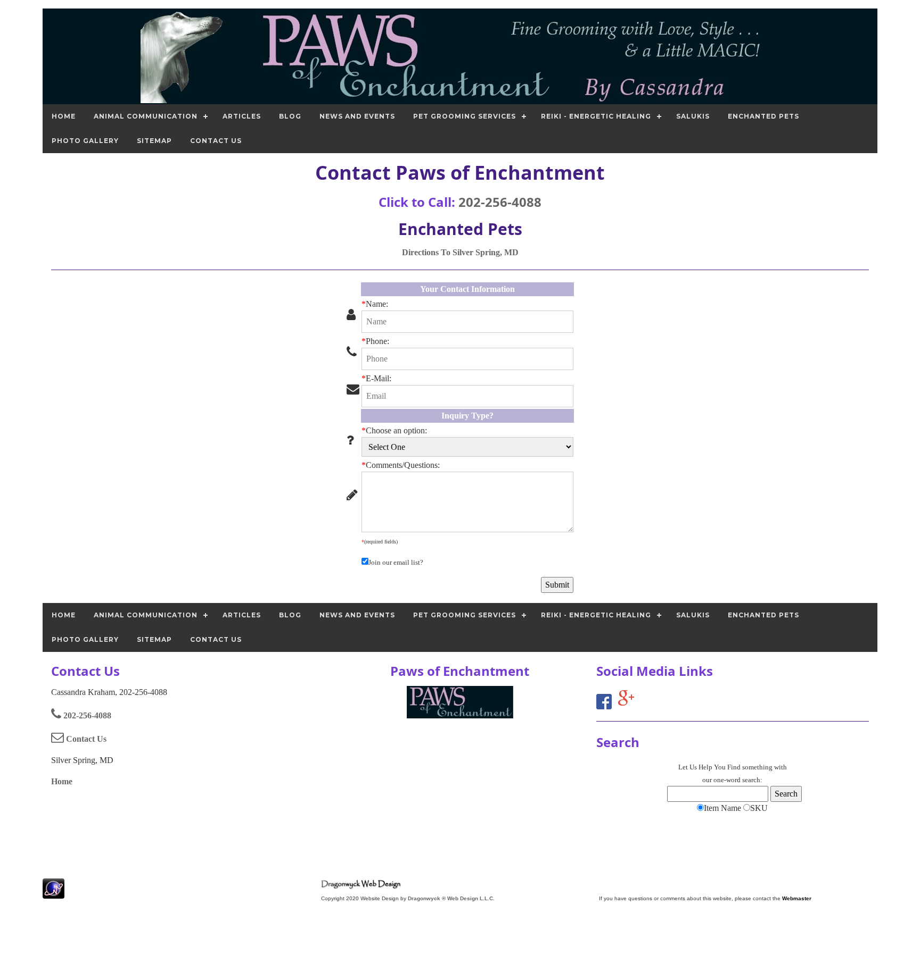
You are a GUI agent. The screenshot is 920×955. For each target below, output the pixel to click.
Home (61, 781)
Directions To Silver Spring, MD (460, 252)
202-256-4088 (499, 202)
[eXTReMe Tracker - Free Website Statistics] (53, 893)
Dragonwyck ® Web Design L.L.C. (451, 898)
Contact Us (85, 738)
